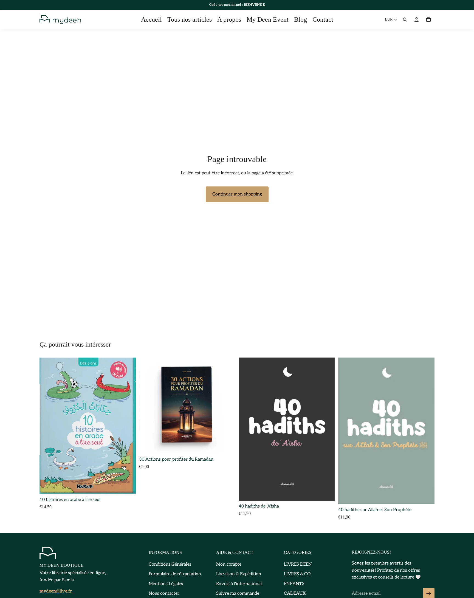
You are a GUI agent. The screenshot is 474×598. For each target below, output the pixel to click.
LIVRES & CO (297, 574)
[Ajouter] (127, 486)
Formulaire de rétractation (175, 574)
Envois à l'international (239, 583)
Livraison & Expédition (238, 574)
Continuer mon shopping (237, 194)
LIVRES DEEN (298, 564)
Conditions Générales (170, 564)
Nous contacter (164, 593)
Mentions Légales (166, 583)
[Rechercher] (405, 19)
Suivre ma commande (237, 593)
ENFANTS (294, 583)
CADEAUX (295, 593)
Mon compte (228, 564)
